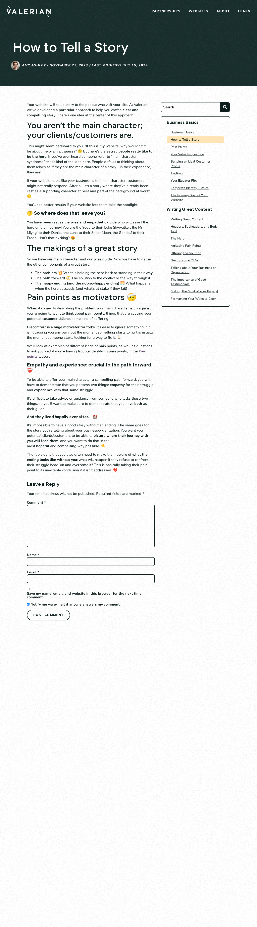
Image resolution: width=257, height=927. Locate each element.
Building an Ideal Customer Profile (190, 163)
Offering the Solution (186, 253)
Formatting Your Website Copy (193, 299)
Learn (244, 11)
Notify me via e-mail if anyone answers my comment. (75, 604)
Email (33, 572)
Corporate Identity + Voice (190, 188)
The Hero (178, 238)
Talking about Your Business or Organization (193, 270)
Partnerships (166, 11)
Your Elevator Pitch (184, 180)
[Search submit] (225, 107)
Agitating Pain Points (186, 246)
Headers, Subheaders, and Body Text (194, 228)
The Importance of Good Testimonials (188, 281)
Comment (36, 502)
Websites (198, 11)
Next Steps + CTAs (185, 260)
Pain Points (179, 147)
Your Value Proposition (187, 154)
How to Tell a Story (185, 139)
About (223, 11)
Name (33, 555)
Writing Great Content (187, 219)
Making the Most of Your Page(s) (194, 291)
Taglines (177, 173)
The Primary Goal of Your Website (189, 197)
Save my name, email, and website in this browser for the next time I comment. (85, 595)
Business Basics (182, 132)
